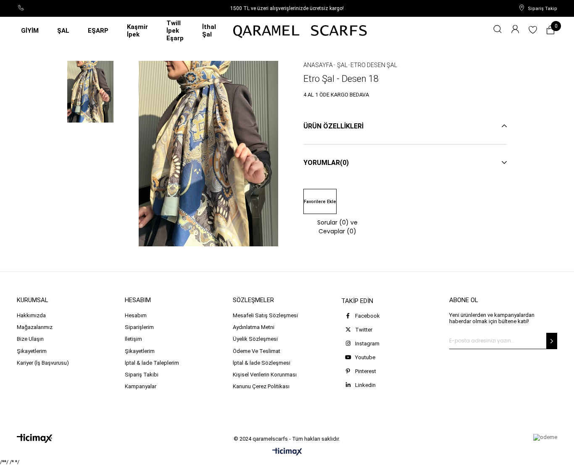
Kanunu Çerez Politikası (261, 386)
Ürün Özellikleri (333, 126)
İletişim (133, 339)
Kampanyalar (140, 386)
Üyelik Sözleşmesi (255, 339)
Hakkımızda (31, 315)
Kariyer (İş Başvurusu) (43, 363)
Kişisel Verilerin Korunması (265, 374)
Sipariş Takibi (141, 374)
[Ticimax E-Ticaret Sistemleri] (287, 452)
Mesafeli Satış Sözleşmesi (265, 315)
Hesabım (136, 315)
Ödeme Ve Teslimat (256, 351)
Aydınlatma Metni (253, 327)
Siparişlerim (139, 327)
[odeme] (545, 437)
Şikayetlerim (32, 351)
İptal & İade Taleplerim (152, 363)
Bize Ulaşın (30, 339)
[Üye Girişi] (515, 30)
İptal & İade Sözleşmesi (261, 363)
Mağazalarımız (35, 327)
